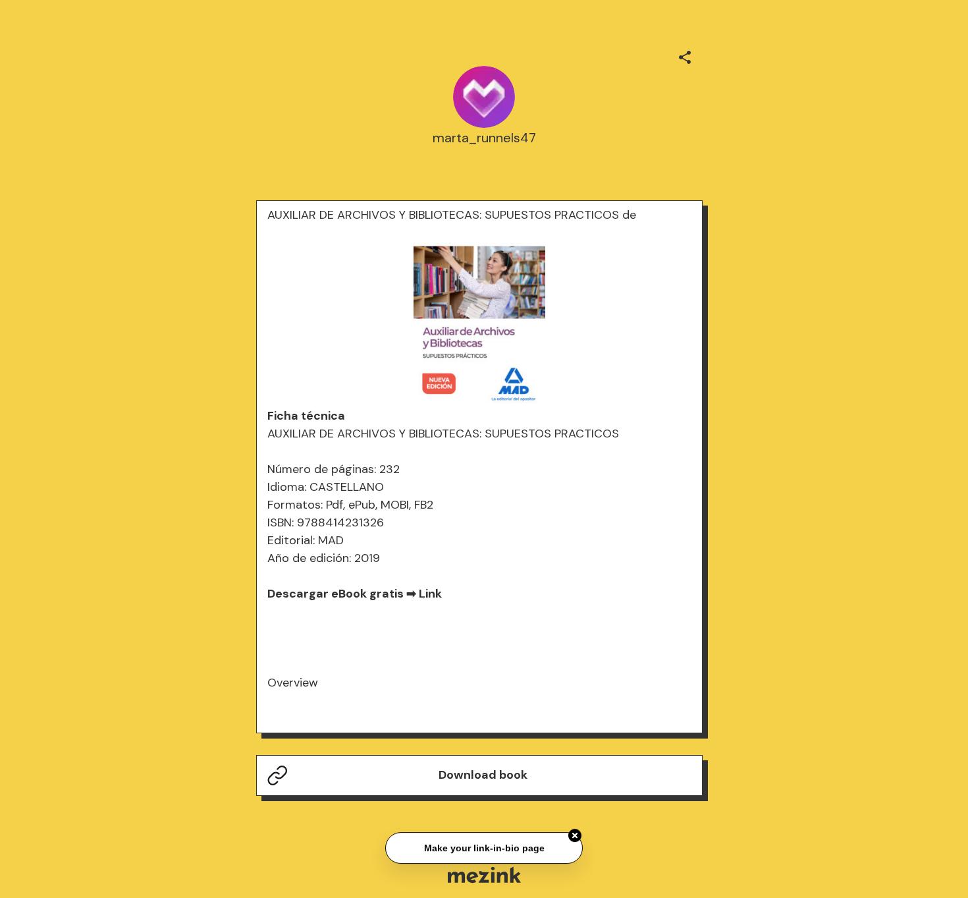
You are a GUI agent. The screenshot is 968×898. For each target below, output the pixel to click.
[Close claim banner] (574, 834)
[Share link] (685, 55)
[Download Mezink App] (484, 874)
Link (430, 594)
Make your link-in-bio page (483, 846)
